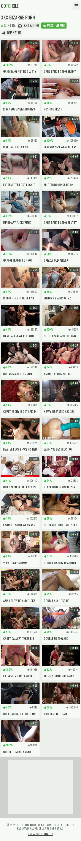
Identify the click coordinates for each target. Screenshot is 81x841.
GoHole (10, 6)
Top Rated (13, 32)
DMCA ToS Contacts (40, 833)
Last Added (30, 25)
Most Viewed (55, 25)
